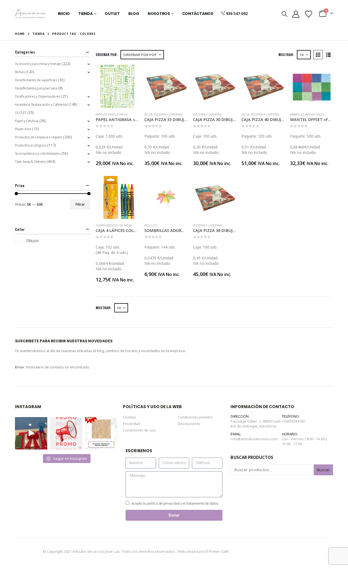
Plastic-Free (23, 129)
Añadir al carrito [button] (130, 74)
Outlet (112, 13)
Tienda (85, 13)
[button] (284, 14)
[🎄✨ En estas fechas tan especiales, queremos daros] (31, 433)
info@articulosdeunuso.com (254, 438)
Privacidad (132, 423)
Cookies (129, 417)
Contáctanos (197, 13)
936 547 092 (237, 13)
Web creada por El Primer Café (203, 551)
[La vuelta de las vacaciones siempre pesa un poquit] (101, 433)
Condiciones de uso (139, 430)
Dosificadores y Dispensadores (37, 96)
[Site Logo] (30, 14)
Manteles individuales (307, 114)
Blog (133, 13)
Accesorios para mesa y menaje (38, 63)
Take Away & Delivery (30, 161)
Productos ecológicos (30, 145)
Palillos (150, 225)
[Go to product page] (117, 86)
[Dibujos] (18, 240)
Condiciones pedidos (195, 417)
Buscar (323, 469)
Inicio (64, 13)
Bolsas (19, 72)
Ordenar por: (107, 54)
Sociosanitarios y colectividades (38, 153)
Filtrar (80, 204)
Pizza (148, 114)
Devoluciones (189, 423)
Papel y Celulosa (26, 121)
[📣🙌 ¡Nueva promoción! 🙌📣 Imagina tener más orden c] (66, 433)
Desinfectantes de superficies (36, 80)
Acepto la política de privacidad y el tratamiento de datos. (175, 503)
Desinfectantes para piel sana (36, 88)
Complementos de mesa (114, 225)
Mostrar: (286, 54)
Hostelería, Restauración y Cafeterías (41, 104)
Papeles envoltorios (112, 114)
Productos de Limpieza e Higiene (38, 137)
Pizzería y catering (168, 114)
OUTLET (20, 112)
